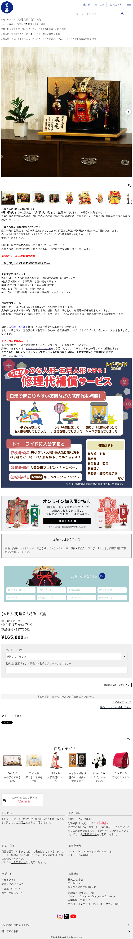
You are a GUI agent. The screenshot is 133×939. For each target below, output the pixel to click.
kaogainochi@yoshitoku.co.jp (95, 851)
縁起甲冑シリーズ (19, 33)
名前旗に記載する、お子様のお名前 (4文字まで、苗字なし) (39, 663)
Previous (5, 112)
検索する (122, 13)
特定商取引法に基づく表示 (15, 925)
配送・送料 (75, 813)
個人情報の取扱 (9, 931)
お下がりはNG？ (75, 597)
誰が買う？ (12, 597)
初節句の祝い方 (105, 597)
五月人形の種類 (105, 590)
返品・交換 (8, 845)
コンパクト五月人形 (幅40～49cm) (48, 38)
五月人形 (100, 4)
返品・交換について (12, 892)
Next (128, 112)
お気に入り (116, 4)
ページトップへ (128, 739)
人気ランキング (44, 590)
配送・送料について (12, 884)
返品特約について (122, 702)
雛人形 (86, 4)
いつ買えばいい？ (45, 597)
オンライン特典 (15, 649)
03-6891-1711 (85, 855)
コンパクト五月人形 (20, 38)
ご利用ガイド (23, 822)
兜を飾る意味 (74, 590)
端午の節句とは (14, 590)
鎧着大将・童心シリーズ (22, 29)
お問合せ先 (75, 845)
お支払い (7, 813)
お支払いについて (11, 888)
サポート (7, 873)
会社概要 (73, 873)
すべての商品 (7, 24)
